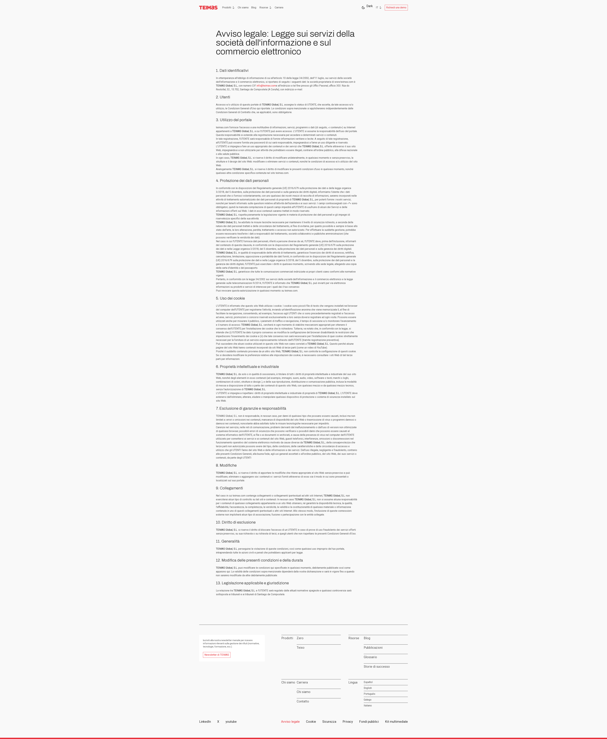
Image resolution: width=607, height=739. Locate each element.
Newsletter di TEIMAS (216, 654)
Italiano (368, 705)
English (368, 687)
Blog (253, 7)
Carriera (279, 7)
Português (369, 693)
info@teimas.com (266, 85)
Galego (367, 699)
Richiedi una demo (396, 7)
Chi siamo (243, 7)
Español (368, 682)
